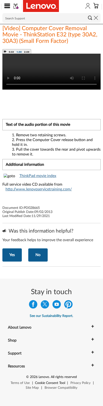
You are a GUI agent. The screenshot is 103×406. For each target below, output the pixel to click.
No (37, 255)
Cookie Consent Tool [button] (50, 383)
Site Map (32, 387)
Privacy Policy (80, 383)
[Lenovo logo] (41, 6)
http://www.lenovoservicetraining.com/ (39, 189)
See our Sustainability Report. (51, 316)
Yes (12, 255)
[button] (6, 7)
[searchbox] (51, 18)
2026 (34, 377)
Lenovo (44, 377)
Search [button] (90, 18)
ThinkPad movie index (37, 176)
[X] (45, 305)
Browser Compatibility (61, 387)
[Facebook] (33, 305)
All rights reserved (64, 377)
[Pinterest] (68, 305)
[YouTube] (56, 305)
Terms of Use (20, 383)
